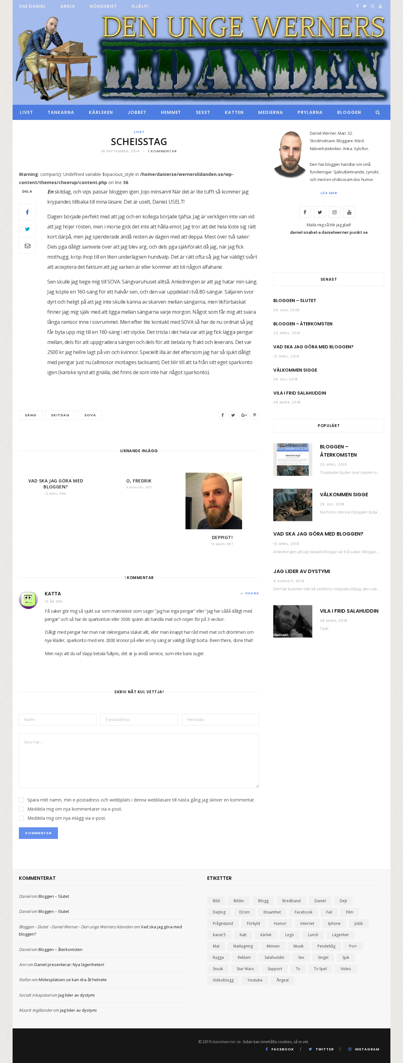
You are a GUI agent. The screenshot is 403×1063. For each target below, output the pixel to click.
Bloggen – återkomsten (302, 324)
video (346, 968)
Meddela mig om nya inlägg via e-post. (66, 818)
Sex (301, 957)
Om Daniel (32, 6)
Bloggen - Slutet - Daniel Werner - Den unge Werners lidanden (76, 927)
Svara (252, 593)
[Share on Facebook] (27, 212)
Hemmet (171, 112)
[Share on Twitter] (27, 228)
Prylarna (310, 112)
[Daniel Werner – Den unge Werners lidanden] (201, 59)
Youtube (255, 980)
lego (289, 934)
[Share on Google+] (243, 415)
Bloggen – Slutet (294, 300)
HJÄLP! (140, 6)
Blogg (263, 900)
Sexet (203, 112)
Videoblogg (223, 980)
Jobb (359, 923)
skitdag (60, 415)
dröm (244, 912)
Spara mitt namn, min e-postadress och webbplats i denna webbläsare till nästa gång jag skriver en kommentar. (141, 800)
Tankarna (61, 112)
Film (349, 912)
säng (31, 415)
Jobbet (137, 112)
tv (298, 968)
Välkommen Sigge (295, 370)
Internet (307, 923)
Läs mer (329, 192)
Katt (243, 934)
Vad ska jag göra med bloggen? (55, 484)
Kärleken (101, 112)
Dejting (219, 912)
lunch (313, 934)
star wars (245, 968)
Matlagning (243, 946)
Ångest (282, 980)
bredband (291, 900)
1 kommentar (162, 151)
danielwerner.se (226, 1041)
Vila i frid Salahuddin (299, 393)
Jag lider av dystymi (301, 571)
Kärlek (265, 934)
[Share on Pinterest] (254, 415)
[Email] (27, 245)
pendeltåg (326, 946)
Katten (234, 112)
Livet (26, 112)
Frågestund (223, 923)
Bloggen (349, 112)
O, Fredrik (139, 481)
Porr (353, 946)
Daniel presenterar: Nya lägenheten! (69, 964)
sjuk (345, 957)
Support (275, 968)
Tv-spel (320, 968)
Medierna (270, 112)
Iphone (334, 923)
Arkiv (67, 6)
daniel (320, 900)
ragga (218, 957)
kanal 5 (219, 934)
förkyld (253, 923)
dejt (343, 900)
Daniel (25, 896)
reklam (244, 957)
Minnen (273, 946)
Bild (216, 900)
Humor (280, 923)
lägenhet (340, 934)
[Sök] (376, 112)
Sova (90, 415)
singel (323, 957)
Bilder (239, 900)
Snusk (218, 968)
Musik (298, 946)
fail (329, 912)
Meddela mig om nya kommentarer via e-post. (74, 809)
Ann (22, 964)
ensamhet (272, 912)
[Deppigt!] (222, 501)
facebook (303, 912)
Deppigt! (222, 537)
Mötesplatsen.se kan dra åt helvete (73, 979)
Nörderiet (103, 6)
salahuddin (274, 957)
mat (216, 946)
